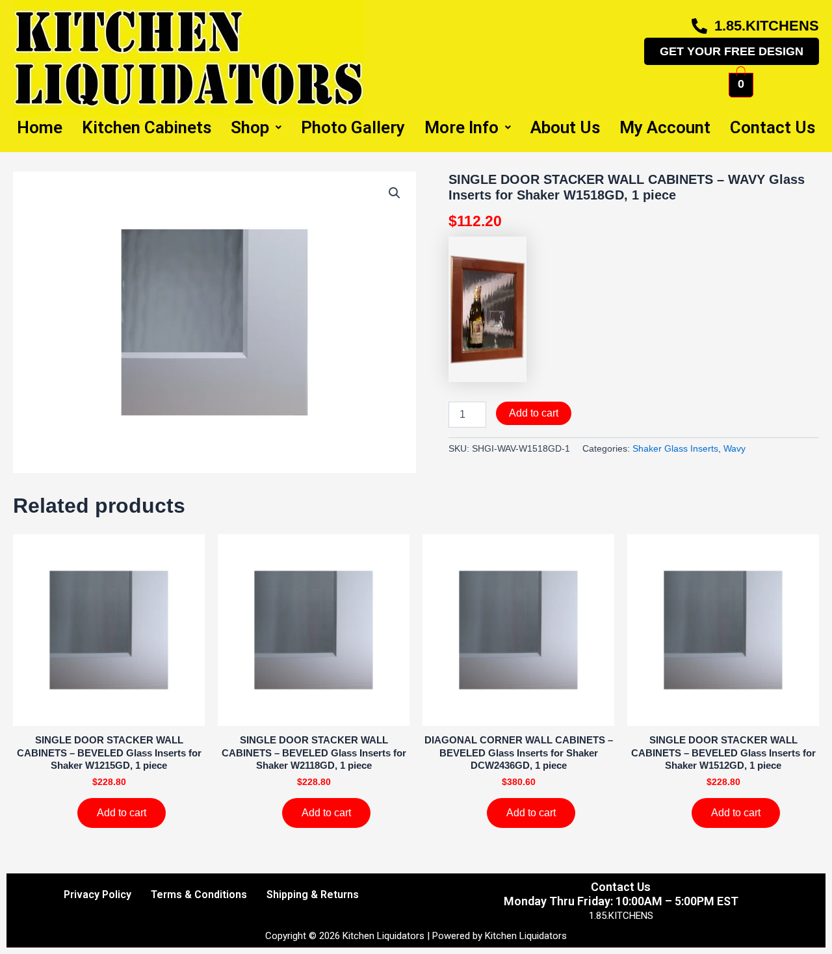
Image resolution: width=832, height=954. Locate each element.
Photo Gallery (353, 127)
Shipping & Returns (312, 894)
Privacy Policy (97, 894)
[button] (394, 193)
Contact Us (772, 127)
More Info (461, 127)
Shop (250, 127)
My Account (664, 127)
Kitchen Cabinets (146, 127)
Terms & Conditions (199, 894)
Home (39, 127)
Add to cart (533, 413)
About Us (565, 127)
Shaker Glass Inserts (675, 449)
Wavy (734, 449)
